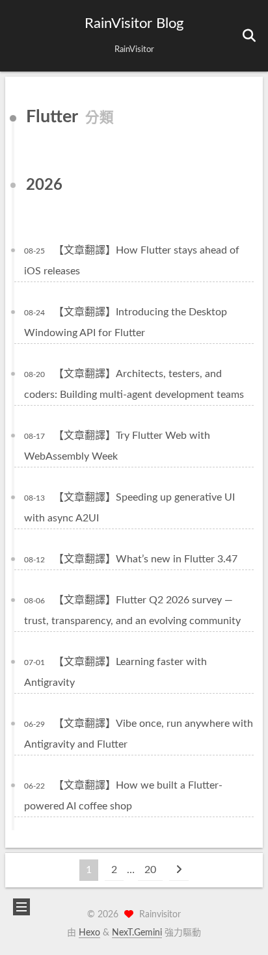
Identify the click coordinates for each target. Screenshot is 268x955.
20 (150, 870)
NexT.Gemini (137, 932)
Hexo (89, 932)
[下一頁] (179, 870)
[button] (20, 35)
